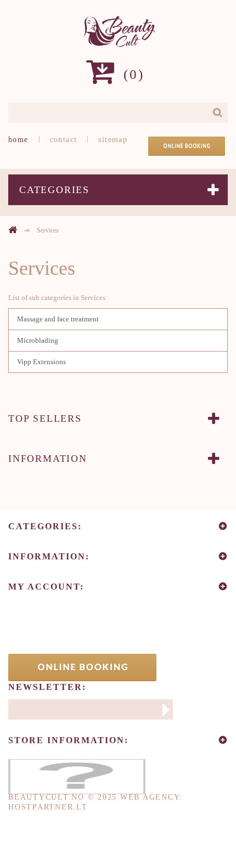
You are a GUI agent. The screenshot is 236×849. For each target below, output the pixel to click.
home (18, 139)
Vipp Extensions (41, 362)
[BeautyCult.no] (118, 31)
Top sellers (45, 418)
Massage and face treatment (58, 319)
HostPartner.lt (48, 807)
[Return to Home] (12, 229)
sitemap (112, 139)
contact (63, 139)
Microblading (37, 340)
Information (47, 458)
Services (41, 268)
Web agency (150, 797)
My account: (46, 586)
